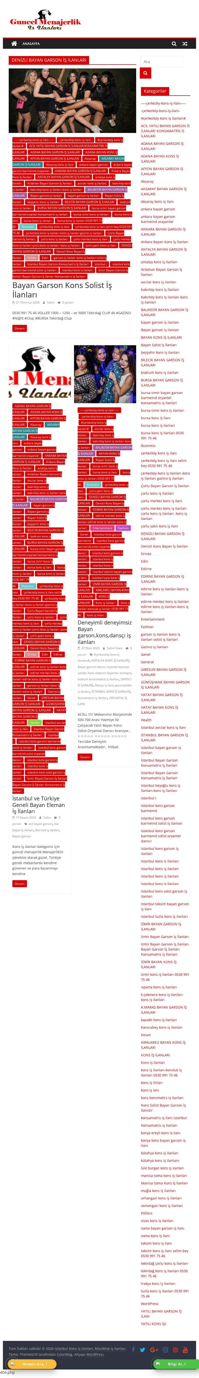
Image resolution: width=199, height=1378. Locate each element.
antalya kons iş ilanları (159, 262)
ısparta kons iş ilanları (159, 987)
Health (34, 723)
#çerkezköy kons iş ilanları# (163, 118)
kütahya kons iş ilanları (159, 1153)
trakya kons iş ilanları (158, 1283)
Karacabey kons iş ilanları (161, 1027)
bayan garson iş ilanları (83, 196)
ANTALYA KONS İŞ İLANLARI (110, 660)
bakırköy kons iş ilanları (160, 289)
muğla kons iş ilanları (158, 1190)
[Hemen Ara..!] (12, 1364)
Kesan (146, 1035)
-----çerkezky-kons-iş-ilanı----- (34, 140)
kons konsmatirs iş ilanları (162, 1097)
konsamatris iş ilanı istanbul (164, 1118)
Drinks (31, 258)
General (147, 662)
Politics (146, 1213)
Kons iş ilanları (105, 603)
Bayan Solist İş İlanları (159, 345)
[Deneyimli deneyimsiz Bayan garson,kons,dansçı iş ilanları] (105, 348)
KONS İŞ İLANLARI (155, 1055)
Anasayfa (31, 43)
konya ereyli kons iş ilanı (161, 1133)
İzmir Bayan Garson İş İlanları (165, 936)
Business (28, 227)
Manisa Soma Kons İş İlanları (164, 1183)
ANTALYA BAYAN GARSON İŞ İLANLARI (64, 177)
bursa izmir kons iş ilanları (91, 214)
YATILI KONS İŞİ (153, 1323)
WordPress (149, 1303)
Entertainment (102, 528)
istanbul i (100, 264)
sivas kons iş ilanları (157, 1220)
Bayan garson (21, 836)
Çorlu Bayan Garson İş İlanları (165, 486)
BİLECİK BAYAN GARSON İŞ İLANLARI (89, 202)
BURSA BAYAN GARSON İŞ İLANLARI (61, 208)
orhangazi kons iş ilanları (161, 1198)
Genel (31, 698)
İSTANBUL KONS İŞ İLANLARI (111, 691)
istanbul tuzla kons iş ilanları (164, 916)
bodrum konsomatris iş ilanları (98, 679)
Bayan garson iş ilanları (46, 196)
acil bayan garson (40, 824)
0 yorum (68, 302)
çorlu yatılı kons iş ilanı (101, 245)
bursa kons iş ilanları (37, 221)
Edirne (58, 654)
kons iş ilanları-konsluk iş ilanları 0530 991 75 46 (104, 609)
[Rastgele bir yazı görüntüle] (185, 44)
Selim (51, 302)
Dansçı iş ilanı (104, 685)
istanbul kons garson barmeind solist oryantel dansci (39, 754)
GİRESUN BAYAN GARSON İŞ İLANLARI (38, 701)
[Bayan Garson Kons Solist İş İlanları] (72, 71)
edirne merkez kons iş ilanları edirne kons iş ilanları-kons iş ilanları (36, 679)
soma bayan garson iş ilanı (162, 1228)
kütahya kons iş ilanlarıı (160, 1160)
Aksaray (90, 158)
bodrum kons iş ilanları (160, 372)
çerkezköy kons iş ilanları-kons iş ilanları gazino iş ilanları (64, 233)
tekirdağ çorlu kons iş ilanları (164, 1263)
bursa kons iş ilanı (39, 567)
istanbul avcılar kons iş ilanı (163, 727)
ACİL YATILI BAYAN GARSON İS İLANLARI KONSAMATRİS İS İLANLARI (165, 130)
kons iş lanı (150, 1090)
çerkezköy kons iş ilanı (54, 227)
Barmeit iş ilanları (47, 830)
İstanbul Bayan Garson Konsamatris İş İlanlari (58, 264)
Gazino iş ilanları (154, 647)
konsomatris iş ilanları (92, 698)
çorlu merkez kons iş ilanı (91, 239)
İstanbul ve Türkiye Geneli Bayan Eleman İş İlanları (38, 805)
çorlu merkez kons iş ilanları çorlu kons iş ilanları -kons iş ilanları (39, 629)
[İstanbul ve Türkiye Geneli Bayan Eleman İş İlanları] (40, 348)
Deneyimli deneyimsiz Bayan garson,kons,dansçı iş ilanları (105, 632)
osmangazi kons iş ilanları (162, 1205)
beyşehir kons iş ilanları (43, 202)
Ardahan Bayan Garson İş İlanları (49, 183)
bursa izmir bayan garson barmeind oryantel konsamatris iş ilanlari (38, 555)
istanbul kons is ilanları (77, 270)
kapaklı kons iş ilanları (159, 1019)
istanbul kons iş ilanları (160, 868)
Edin (45, 258)
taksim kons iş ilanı (156, 1243)
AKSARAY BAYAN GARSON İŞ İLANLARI (36, 431)
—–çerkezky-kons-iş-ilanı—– (163, 103)
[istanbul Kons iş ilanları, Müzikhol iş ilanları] (14, 44)
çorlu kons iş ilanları (54, 239)
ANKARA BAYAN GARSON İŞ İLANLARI (80, 171)
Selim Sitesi (115, 648)
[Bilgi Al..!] (158, 1364)
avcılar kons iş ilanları (92, 183)
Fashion (123, 528)
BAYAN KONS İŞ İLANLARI (161, 337)
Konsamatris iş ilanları (159, 1125)
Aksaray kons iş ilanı (59, 165)
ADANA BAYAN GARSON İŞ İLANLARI (55, 152)
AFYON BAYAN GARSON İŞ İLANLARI (54, 158)
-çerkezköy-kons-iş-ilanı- (75, 140)
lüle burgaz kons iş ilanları (162, 1168)
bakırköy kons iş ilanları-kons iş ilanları (56, 190)
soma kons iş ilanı (155, 1235)
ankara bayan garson (93, 165)
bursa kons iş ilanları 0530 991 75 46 (104, 478)
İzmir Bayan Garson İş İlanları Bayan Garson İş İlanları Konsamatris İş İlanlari (39, 784)
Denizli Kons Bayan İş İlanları (164, 546)
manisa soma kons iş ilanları (164, 1175)
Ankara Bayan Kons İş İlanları (164, 241)
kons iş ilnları (95, 615)
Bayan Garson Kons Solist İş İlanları (62, 289)
